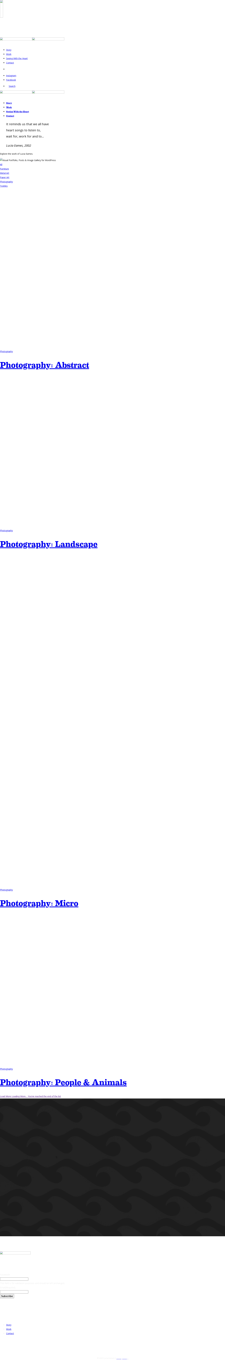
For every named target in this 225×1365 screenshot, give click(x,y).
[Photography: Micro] (112, 885)
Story (8, 49)
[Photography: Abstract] (112, 347)
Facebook (5, 1274)
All (1, 164)
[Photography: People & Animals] (112, 1064)
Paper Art (4, 177)
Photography (6, 181)
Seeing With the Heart (17, 58)
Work (8, 54)
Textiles (4, 185)
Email (7, 1287)
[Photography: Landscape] (112, 526)
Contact (10, 62)
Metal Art (4, 173)
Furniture (4, 168)
